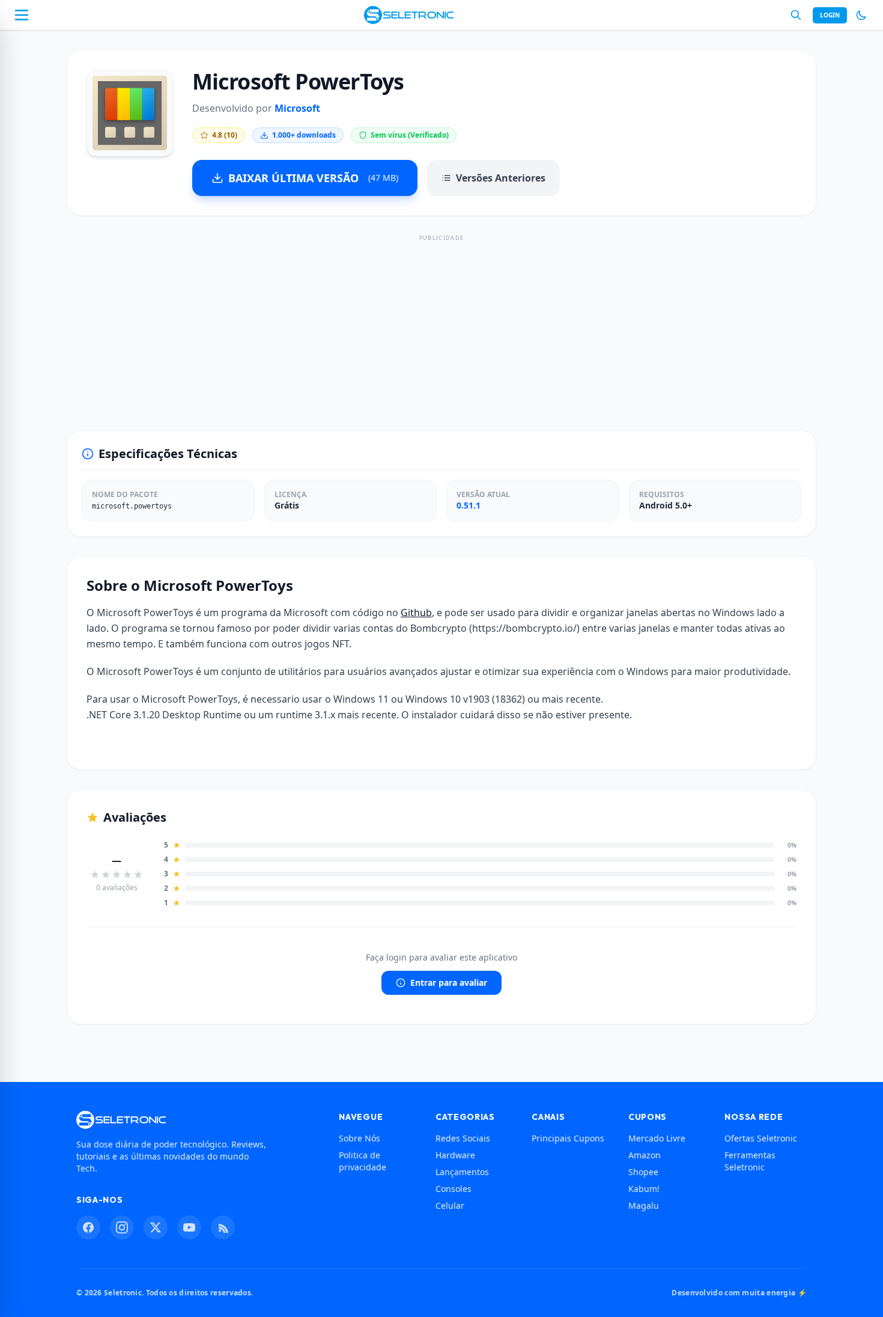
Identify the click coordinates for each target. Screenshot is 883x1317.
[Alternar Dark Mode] (861, 15)
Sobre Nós (359, 1138)
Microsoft (297, 108)
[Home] (409, 15)
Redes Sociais (462, 1138)
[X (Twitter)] (156, 1227)
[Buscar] (796, 15)
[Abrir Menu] (22, 15)
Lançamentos (462, 1172)
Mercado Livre (656, 1138)
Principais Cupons (568, 1138)
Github (416, 612)
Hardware (455, 1155)
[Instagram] (122, 1227)
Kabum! (644, 1188)
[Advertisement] (441, 327)
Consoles (453, 1188)
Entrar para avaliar (448, 982)
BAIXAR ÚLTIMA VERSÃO (313, 178)
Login (830, 15)
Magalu (643, 1205)
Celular (449, 1205)
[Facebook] (88, 1227)
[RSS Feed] (223, 1227)
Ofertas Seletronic (760, 1138)
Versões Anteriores (500, 178)
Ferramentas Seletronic (749, 1161)
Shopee (643, 1172)
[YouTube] (189, 1227)
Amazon (644, 1155)
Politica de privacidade (362, 1161)
